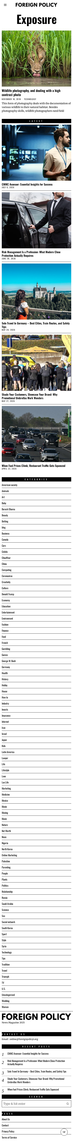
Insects (5, 709)
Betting (5, 521)
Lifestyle (5, 770)
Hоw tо (5, 697)
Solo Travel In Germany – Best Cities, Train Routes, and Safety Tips (36, 324)
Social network (8, 922)
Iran (3, 727)
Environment (7, 618)
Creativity (6, 582)
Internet (5, 721)
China (4, 564)
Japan (4, 740)
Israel (4, 734)
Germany (6, 667)
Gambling (6, 649)
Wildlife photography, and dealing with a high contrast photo (31, 92)
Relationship (7, 891)
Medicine (6, 794)
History (5, 679)
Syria (4, 946)
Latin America (8, 752)
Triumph (5, 976)
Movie (4, 806)
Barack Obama (8, 509)
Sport (4, 934)
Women (5, 1007)
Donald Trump (8, 594)
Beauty (5, 515)
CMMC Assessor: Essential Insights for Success (27, 184)
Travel (4, 970)
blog (3, 527)
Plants (4, 879)
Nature (5, 825)
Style (4, 940)
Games (5, 655)
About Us (6, 1119)
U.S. (3, 988)
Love (4, 776)
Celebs (5, 551)
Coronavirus (7, 576)
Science (5, 910)
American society (9, 485)
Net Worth (6, 831)
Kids (3, 746)
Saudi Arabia (7, 904)
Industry (5, 703)
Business (5, 533)
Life (3, 764)
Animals (5, 491)
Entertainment (8, 612)
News (4, 837)
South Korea (7, 928)
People (5, 873)
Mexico (5, 800)
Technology (30, 99)
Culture (5, 588)
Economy (6, 600)
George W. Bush (9, 661)
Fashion (5, 624)
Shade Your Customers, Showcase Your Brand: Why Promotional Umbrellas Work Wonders (29, 396)
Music (4, 819)
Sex (3, 916)
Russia (4, 897)
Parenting (6, 867)
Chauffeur (6, 558)
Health (5, 673)
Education (6, 606)
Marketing (6, 788)
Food (4, 636)
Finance (5, 630)
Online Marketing (9, 855)
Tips (3, 958)
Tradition (6, 964)
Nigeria (5, 843)
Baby (4, 503)
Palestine (6, 861)
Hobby (4, 685)
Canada (5, 539)
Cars (4, 545)
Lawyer (5, 758)
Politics (5, 885)
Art (3, 497)
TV (3, 982)
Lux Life (5, 782)
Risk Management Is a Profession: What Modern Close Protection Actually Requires (31, 253)
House (4, 691)
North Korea (7, 849)
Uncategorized (8, 995)
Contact (5, 1125)
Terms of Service (9, 1137)
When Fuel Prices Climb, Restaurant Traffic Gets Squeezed (33, 465)
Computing (6, 570)
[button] (67, 1103)
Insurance (6, 715)
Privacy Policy (8, 1131)
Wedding (5, 1001)
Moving (5, 812)
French (5, 643)
